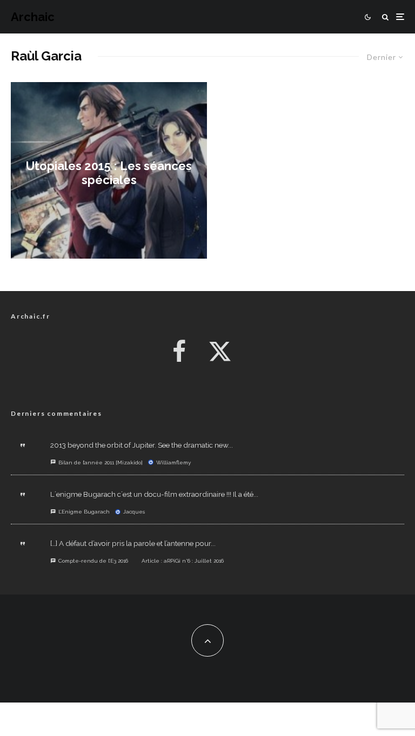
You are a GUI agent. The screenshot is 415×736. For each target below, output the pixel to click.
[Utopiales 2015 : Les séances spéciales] (109, 170)
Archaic (33, 17)
